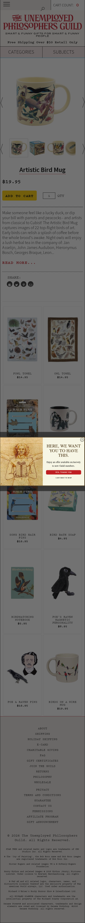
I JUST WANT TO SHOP (63, 477)
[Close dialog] (82, 439)
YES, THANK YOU (63, 472)
